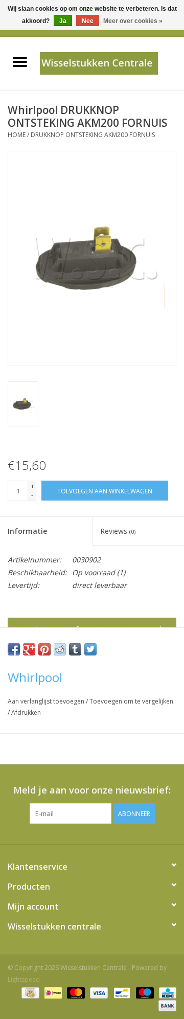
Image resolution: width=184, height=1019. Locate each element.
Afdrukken (26, 712)
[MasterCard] (74, 992)
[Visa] (97, 992)
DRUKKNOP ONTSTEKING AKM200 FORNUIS (93, 134)
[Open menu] (20, 61)
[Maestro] (143, 992)
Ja (62, 21)
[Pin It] (44, 649)
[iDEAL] (52, 992)
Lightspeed (24, 979)
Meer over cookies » (133, 21)
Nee (88, 21)
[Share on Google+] (29, 649)
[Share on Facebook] (14, 649)
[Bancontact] (120, 992)
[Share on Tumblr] (75, 649)
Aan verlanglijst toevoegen (47, 701)
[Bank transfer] (165, 1005)
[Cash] (29, 992)
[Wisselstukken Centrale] (111, 62)
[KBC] (165, 992)
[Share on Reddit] (60, 649)
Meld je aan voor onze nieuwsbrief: (92, 790)
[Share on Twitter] (90, 649)
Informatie (27, 531)
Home (17, 134)
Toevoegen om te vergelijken (131, 701)
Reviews (117, 531)
